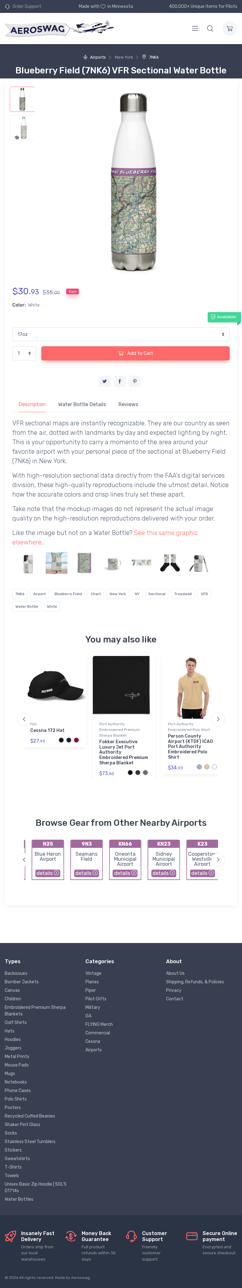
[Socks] (170, 563)
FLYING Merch (99, 1024)
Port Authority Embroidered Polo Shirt (189, 727)
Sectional (156, 594)
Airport (39, 594)
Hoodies (13, 1039)
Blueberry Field (68, 594)
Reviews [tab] (128, 404)
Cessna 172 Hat (47, 730)
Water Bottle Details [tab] (82, 404)
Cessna (92, 1041)
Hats (9, 1031)
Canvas (12, 990)
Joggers (13, 1048)
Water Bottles (19, 1199)
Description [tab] (32, 404)
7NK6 (153, 57)
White (52, 606)
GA (88, 1016)
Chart (96, 594)
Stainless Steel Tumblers (30, 1141)
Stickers (13, 1150)
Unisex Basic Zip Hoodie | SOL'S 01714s (35, 1187)
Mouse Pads (17, 1065)
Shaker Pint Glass (22, 1124)
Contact (174, 999)
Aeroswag (80, 1277)
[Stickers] (142, 563)
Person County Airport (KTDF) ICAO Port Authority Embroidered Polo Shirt (190, 746)
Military (92, 1007)
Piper (90, 990)
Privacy (174, 990)
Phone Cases (18, 1090)
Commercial (97, 1033)
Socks (11, 1133)
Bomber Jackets (22, 982)
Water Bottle (26, 606)
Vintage (93, 973)
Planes (92, 982)
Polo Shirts (16, 1099)
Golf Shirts (16, 1022)
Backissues (16, 973)
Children (13, 999)
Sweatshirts (17, 1158)
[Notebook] (85, 563)
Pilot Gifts (96, 999)
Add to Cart (139, 353)
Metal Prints (17, 1056)
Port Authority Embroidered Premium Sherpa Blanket (119, 730)
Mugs (10, 1073)
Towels (12, 1175)
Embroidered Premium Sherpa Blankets (35, 1011)
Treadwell (183, 594)
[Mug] (113, 563)
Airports (97, 57)
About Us (175, 973)
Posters (13, 1107)
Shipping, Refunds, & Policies (195, 982)
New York (118, 594)
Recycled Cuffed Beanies (30, 1116)
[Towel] (56, 563)
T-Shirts (13, 1167)
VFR (204, 594)
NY (137, 594)
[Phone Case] (28, 563)
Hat (33, 724)
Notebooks (16, 1082)
